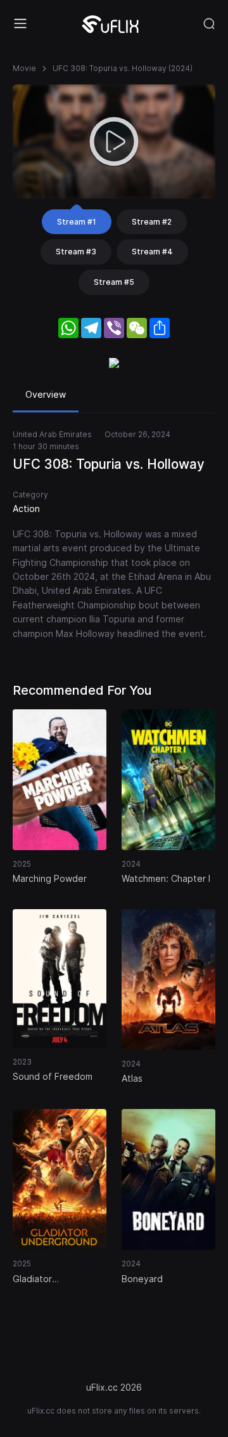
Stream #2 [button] (152, 221)
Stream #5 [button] (114, 282)
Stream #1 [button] (76, 221)
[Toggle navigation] (20, 23)
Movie (24, 68)
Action (26, 508)
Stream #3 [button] (76, 251)
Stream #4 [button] (152, 251)
